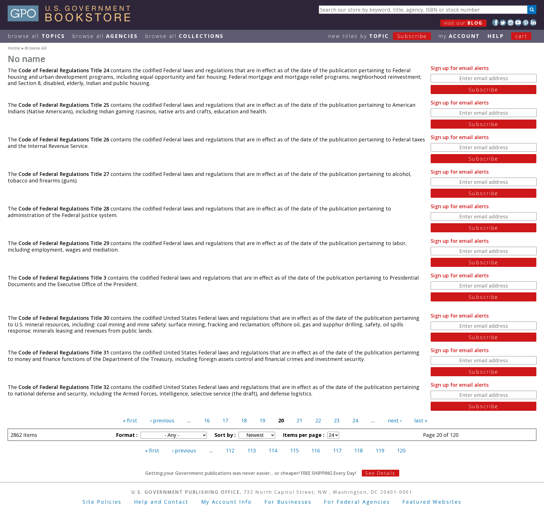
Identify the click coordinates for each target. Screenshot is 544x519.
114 (273, 450)
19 (262, 420)
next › (394, 420)
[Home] (71, 19)
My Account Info (226, 501)
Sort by (224, 434)
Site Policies (102, 501)
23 (336, 420)
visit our (463, 23)
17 (225, 420)
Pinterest (525, 22)
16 (207, 420)
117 (337, 450)
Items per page (303, 434)
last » (420, 420)
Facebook (495, 22)
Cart (521, 36)
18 (244, 420)
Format (126, 434)
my (459, 36)
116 (315, 450)
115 (294, 450)
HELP (495, 36)
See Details (380, 473)
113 (251, 450)
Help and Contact (161, 501)
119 (380, 450)
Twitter (503, 22)
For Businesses (288, 501)
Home (14, 48)
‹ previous (162, 420)
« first (130, 420)
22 (318, 420)
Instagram (510, 22)
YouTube (518, 22)
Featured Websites (432, 501)
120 (401, 450)
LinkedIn (533, 22)
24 (355, 420)
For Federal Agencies (357, 501)
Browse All (36, 36)
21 (299, 420)
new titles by (377, 36)
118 (358, 450)
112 (230, 450)
